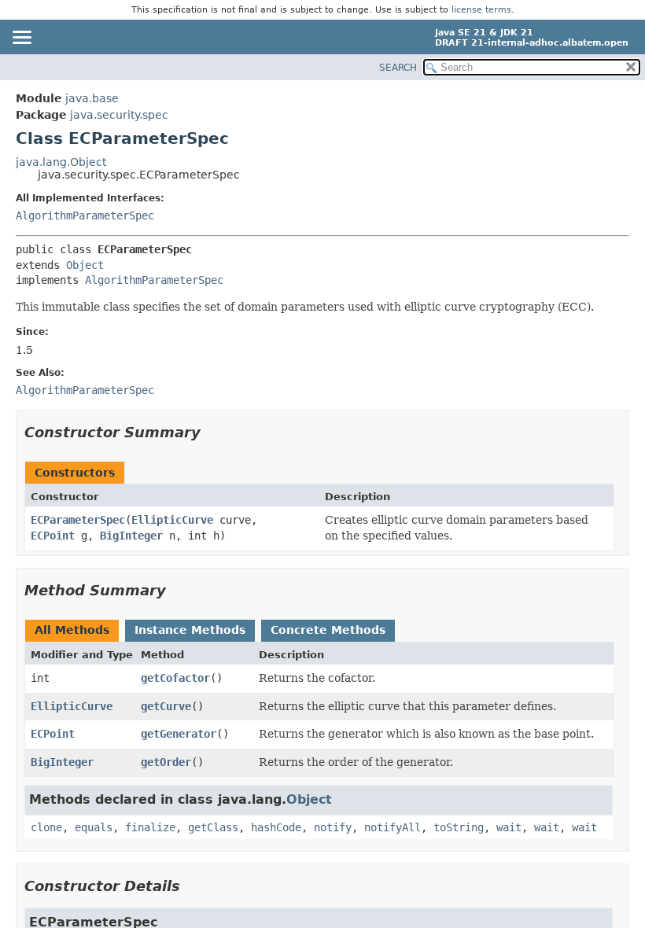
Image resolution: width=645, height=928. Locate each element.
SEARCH (398, 67)
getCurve (166, 706)
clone (46, 827)
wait (509, 827)
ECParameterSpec (78, 520)
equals (93, 827)
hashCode (276, 827)
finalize (150, 827)
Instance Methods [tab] (190, 630)
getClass (213, 827)
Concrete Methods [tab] (328, 630)
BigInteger (131, 535)
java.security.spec (119, 115)
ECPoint (53, 535)
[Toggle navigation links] (21, 39)
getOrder (166, 762)
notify (333, 827)
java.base (92, 98)
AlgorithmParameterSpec (85, 215)
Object (85, 265)
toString (458, 827)
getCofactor (175, 678)
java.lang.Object (61, 162)
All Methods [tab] (72, 630)
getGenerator (178, 733)
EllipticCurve (172, 520)
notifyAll (392, 827)
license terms (481, 10)
